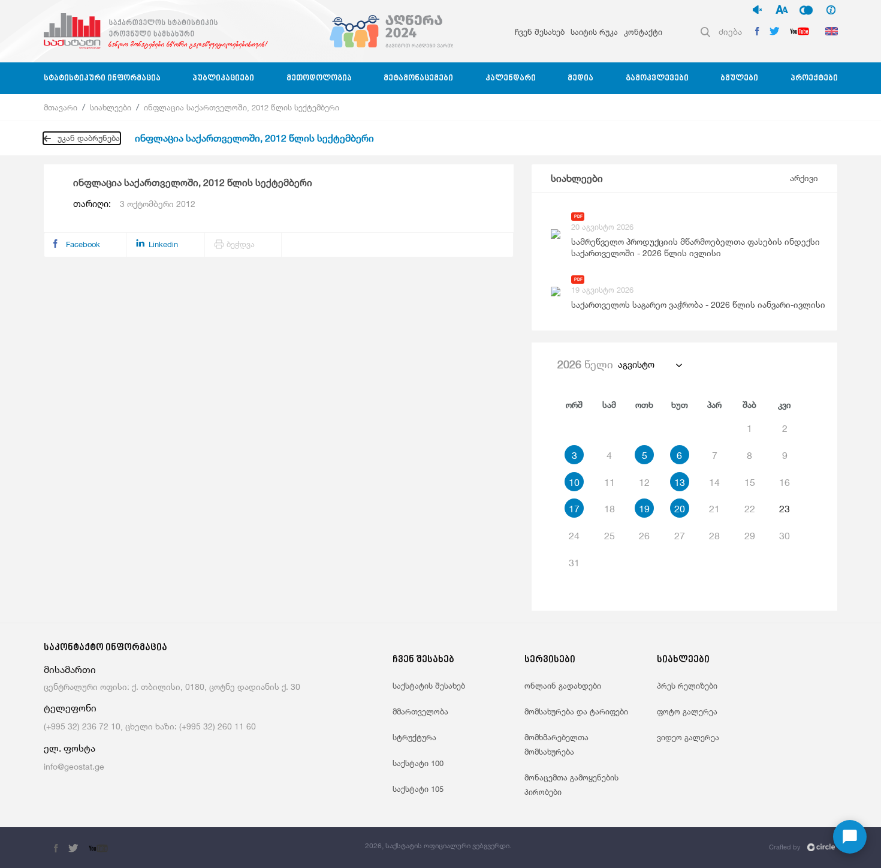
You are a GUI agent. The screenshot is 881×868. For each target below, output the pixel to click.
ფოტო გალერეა (687, 711)
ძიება (730, 31)
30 (784, 536)
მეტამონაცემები (418, 78)
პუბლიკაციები (223, 78)
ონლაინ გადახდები (562, 685)
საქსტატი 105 (418, 789)
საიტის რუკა (594, 32)
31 (574, 563)
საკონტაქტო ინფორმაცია (105, 648)
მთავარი (60, 107)
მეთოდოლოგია (319, 78)
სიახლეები (110, 107)
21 (714, 509)
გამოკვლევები (657, 78)
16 (784, 482)
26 (644, 536)
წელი (585, 364)
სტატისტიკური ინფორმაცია (102, 78)
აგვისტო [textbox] (636, 364)
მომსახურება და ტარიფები (576, 711)
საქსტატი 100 (418, 763)
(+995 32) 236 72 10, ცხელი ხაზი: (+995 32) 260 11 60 (150, 726)
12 (644, 482)
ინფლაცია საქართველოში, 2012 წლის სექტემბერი (241, 107)
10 (574, 482)
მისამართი (70, 669)
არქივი (804, 178)
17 (574, 509)
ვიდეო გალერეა (688, 737)
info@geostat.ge (74, 766)
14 (714, 482)
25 (609, 536)
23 (784, 509)
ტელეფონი (70, 708)
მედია (580, 78)
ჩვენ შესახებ (540, 32)
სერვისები (549, 660)
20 (679, 509)
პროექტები (814, 78)
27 (679, 536)
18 (609, 509)
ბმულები (739, 78)
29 (749, 536)
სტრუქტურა (414, 737)
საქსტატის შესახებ (429, 685)
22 (749, 509)
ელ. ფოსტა (69, 748)
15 (749, 482)
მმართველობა (420, 711)
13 (679, 482)
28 (714, 536)
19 (644, 509)
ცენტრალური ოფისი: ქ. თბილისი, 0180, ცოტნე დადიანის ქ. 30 (172, 686)
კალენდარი (510, 78)
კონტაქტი (643, 32)
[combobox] (649, 364)
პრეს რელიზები (687, 685)
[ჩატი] (850, 837)
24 (574, 536)
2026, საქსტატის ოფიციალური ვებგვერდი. (438, 845)
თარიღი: (134, 204)
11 (609, 482)
